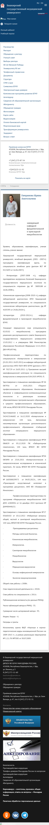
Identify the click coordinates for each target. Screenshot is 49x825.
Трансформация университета (16, 129)
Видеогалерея (9, 118)
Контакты (7, 705)
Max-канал (11, 18)
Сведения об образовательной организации (22, 101)
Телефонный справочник (13, 72)
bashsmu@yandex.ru (11, 675)
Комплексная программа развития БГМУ (20, 93)
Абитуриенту (8, 104)
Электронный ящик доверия (15, 90)
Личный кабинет (8, 30)
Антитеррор (8, 97)
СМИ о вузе (8, 83)
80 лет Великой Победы (13, 65)
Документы (8, 75)
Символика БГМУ (10, 86)
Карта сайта (8, 115)
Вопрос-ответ (9, 136)
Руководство (8, 47)
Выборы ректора (10, 61)
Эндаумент (7, 133)
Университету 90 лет (11, 68)
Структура (7, 79)
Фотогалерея (8, 111)
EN (42, 3)
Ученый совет (9, 57)
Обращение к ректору (12, 54)
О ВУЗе (3, 186)
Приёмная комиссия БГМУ (20, 147)
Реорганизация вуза (11, 126)
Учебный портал (7, 33)
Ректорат (7, 50)
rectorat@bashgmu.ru (12, 678)
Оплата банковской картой (14, 122)
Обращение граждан (12, 108)
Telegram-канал (10, 24)
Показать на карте (22, 178)
